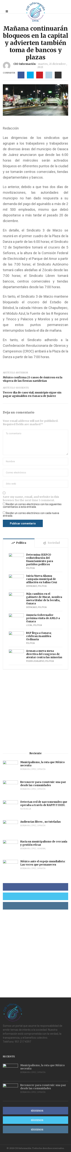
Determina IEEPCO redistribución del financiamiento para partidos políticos (39, 559)
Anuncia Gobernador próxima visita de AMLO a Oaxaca (43, 618)
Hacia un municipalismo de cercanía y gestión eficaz (43, 843)
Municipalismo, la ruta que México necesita (42, 764)
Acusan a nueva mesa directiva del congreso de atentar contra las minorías (44, 654)
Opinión (41, 769)
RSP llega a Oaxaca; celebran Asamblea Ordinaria (38, 636)
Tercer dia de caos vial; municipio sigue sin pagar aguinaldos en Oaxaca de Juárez (32, 394)
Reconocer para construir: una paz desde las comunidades (43, 783)
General (41, 849)
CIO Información (24, 64)
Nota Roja (25, 809)
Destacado (31, 586)
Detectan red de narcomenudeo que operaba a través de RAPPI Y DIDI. (43, 803)
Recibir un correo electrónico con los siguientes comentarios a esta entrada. (32, 505)
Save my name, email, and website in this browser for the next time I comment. (31, 498)
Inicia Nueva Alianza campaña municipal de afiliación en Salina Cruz (41, 579)
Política (30, 568)
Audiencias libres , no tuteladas (40, 821)
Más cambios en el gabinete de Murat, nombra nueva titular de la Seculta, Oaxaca (44, 598)
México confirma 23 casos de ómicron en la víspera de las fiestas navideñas (32, 379)
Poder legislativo (35, 661)
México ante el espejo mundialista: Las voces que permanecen (42, 863)
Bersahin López (28, 769)
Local (35, 21)
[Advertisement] (35, 710)
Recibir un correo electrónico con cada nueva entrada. (31, 514)
